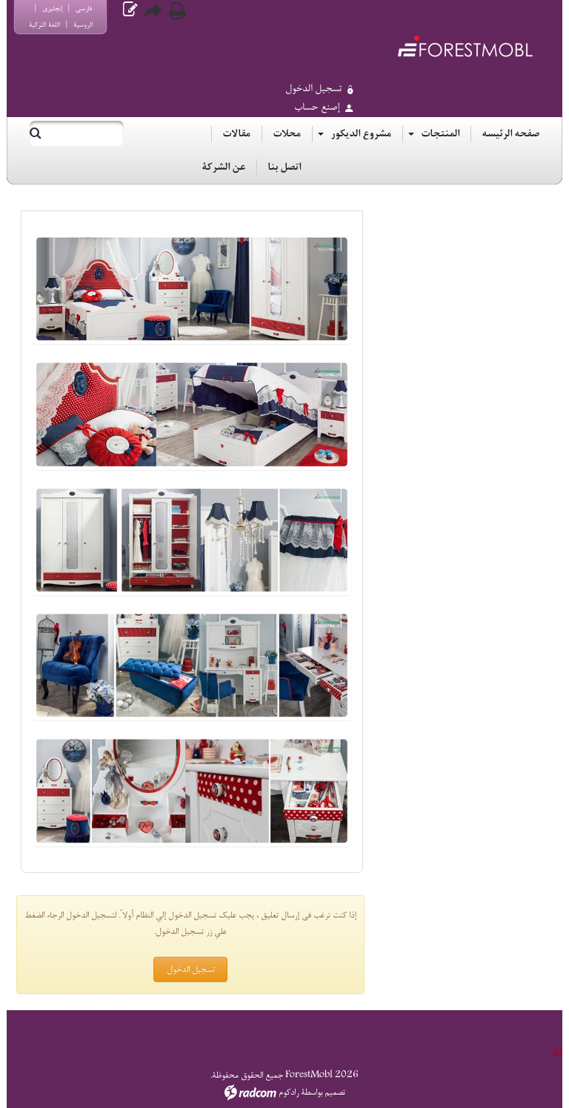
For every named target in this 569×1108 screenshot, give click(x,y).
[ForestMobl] (465, 46)
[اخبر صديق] (153, 11)
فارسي (84, 8)
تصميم (335, 1092)
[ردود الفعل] (130, 11)
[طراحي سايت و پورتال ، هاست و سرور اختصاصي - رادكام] (250, 1092)
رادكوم (289, 1092)
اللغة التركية (44, 25)
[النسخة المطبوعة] (177, 11)
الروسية (83, 25)
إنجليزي (52, 8)
